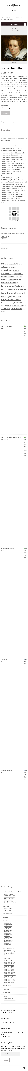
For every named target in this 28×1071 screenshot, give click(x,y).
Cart (22, 1067)
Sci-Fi (9, 305)
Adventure (6, 267)
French (4, 279)
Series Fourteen (8, 930)
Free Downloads (7, 913)
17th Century (6, 264)
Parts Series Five (9, 965)
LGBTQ (4, 290)
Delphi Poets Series (9, 895)
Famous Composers (9, 1000)
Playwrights (6, 296)
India (17, 282)
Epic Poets (11, 276)
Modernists (21, 289)
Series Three (8, 941)
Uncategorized (7, 992)
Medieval (11, 290)
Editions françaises (9, 953)
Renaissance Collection (11, 902)
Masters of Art (8, 900)
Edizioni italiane (9, 954)
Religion (5, 300)
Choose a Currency (6, 236)
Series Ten (7, 938)
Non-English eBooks (8, 948)
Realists (18, 297)
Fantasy (19, 277)
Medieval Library (9, 901)
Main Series (6, 920)
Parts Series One (9, 970)
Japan (22, 286)
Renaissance (15, 300)
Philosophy (20, 293)
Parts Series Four (9, 966)
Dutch (12, 274)
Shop (7, 17)
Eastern (4, 276)
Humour (12, 283)
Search (14, 1068)
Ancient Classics (8, 894)
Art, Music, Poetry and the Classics (12, 891)
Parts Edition (12, 17)
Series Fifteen (8, 926)
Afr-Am (14, 267)
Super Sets (6, 989)
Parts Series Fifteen (9, 963)
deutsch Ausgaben (9, 950)
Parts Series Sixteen (10, 975)
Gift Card (5, 917)
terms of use (11, 1022)
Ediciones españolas (10, 952)
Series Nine (7, 931)
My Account (4, 1068)
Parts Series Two (9, 982)
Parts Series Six (8, 973)
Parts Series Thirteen (20, 17)
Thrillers (5, 309)
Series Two (7, 944)
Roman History (7, 303)
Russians (4, 305)
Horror (4, 283)
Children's (6, 274)
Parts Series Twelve (9, 980)
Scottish (20, 305)
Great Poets (7, 910)
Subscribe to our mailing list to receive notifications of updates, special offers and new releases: (13, 1048)
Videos (5, 996)
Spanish (25, 305)
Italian (18, 286)
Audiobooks (6, 906)
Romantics (19, 303)
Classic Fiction (8, 908)
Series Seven (8, 934)
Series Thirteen (8, 940)
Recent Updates (7, 985)
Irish (13, 286)
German (11, 279)
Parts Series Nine (9, 969)
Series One (7, 933)
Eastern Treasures (9, 897)
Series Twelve (8, 943)
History (17, 279)
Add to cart (6, 113)
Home (3, 17)
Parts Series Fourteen (10, 968)
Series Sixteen (8, 937)
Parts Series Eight (9, 960)
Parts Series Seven (9, 972)
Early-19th (18, 274)
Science (14, 305)
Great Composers (9, 898)
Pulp (13, 296)
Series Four (7, 929)
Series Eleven (8, 924)
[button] (25, 24)
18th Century (17, 264)
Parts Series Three (9, 979)
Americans (6, 270)
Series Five (7, 927)
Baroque (16, 270)
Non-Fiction (8, 293)
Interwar (6, 286)
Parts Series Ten (8, 976)
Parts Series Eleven (9, 962)
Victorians (16, 308)
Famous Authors (8, 998)
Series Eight (7, 923)
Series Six (7, 936)
